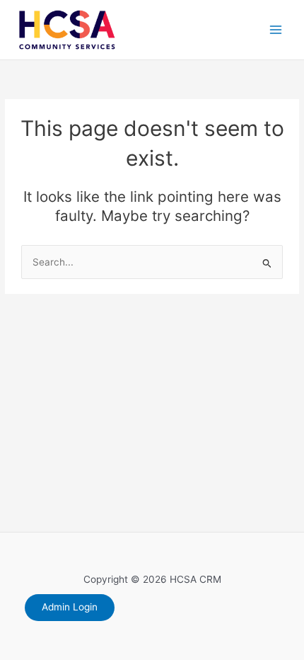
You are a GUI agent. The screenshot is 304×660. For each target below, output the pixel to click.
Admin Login (70, 607)
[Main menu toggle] (276, 30)
